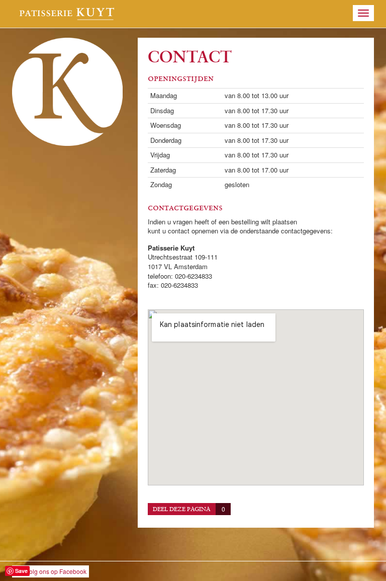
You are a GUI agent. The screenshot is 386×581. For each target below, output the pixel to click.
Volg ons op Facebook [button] (56, 571)
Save (21, 570)
